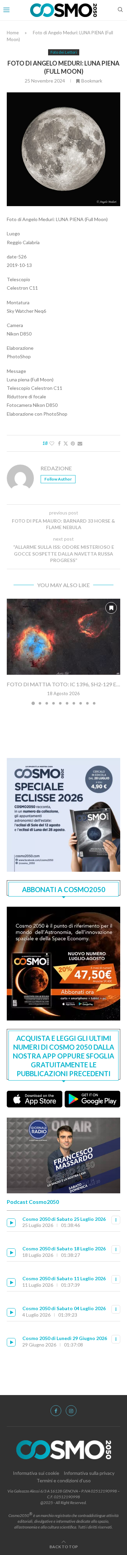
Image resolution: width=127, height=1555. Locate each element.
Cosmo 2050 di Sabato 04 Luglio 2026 (64, 1308)
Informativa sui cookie (36, 1473)
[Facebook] (55, 1410)
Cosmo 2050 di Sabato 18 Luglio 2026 (64, 1248)
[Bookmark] (111, 608)
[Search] (120, 10)
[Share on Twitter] (65, 443)
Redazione (56, 468)
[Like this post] (51, 443)
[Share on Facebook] (59, 443)
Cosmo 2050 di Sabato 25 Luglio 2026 (64, 1219)
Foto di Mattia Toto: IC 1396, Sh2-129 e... (63, 684)
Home (13, 32)
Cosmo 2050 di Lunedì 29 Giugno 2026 (64, 1338)
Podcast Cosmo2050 (33, 1201)
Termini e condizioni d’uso (64, 1480)
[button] (12, 651)
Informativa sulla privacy (89, 1473)
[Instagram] (71, 1410)
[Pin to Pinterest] (73, 443)
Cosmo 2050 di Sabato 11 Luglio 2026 (64, 1278)
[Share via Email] (80, 443)
